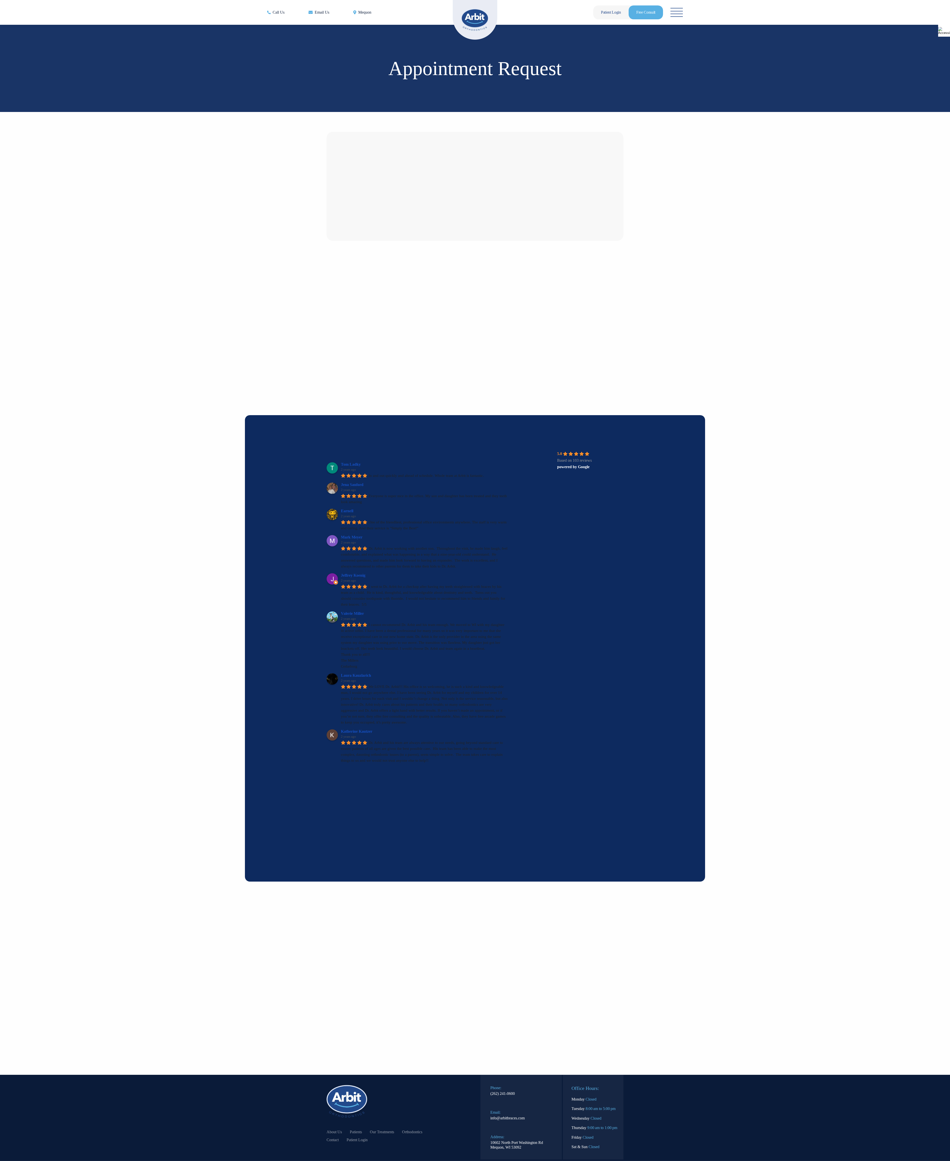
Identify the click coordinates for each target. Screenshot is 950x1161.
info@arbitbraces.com (507, 1123)
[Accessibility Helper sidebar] (944, 31)
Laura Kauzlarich (356, 675)
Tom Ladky (351, 464)
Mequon (364, 12)
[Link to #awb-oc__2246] (676, 12)
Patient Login (611, 12)
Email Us (322, 12)
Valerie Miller (352, 613)
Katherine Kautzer (356, 731)
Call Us (279, 12)
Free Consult (645, 12)
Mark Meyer (351, 537)
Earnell (347, 511)
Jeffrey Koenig (353, 575)
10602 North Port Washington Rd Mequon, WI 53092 (516, 1149)
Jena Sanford (352, 485)
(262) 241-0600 (502, 1098)
